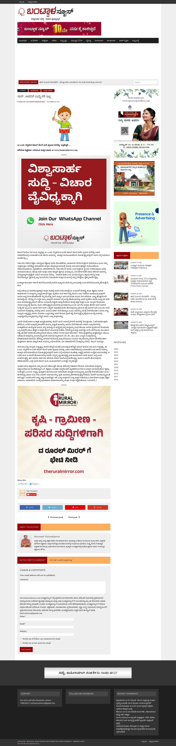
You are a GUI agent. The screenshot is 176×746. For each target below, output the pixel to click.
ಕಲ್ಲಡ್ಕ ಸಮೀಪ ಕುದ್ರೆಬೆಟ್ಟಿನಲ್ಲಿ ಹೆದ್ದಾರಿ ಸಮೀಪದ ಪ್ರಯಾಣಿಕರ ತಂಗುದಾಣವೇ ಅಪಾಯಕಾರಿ (135, 729)
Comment (24, 579)
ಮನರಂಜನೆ (99, 40)
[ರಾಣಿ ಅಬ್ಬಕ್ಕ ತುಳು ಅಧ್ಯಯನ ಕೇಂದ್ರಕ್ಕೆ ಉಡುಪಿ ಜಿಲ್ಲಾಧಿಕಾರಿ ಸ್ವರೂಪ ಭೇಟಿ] (121, 314)
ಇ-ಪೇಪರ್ (34, 40)
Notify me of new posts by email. (37, 643)
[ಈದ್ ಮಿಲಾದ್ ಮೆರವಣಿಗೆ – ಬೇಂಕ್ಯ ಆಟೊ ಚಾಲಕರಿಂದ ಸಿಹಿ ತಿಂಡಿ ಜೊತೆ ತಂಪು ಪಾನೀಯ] (121, 299)
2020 (116, 367)
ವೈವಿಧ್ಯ (88, 40)
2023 (116, 358)
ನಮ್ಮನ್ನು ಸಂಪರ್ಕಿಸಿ (32, 2)
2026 (116, 349)
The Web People (32, 744)
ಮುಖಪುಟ (23, 40)
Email (22, 623)
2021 (116, 364)
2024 (116, 355)
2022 (116, 361)
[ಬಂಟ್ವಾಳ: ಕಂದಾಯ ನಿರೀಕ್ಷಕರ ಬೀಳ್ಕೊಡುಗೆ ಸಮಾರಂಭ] (121, 267)
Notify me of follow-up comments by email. (41, 638)
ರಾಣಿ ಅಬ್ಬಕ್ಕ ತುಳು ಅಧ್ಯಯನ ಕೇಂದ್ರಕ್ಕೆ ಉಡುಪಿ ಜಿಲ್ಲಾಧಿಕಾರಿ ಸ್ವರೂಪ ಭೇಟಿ (144, 313)
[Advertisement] (88, 61)
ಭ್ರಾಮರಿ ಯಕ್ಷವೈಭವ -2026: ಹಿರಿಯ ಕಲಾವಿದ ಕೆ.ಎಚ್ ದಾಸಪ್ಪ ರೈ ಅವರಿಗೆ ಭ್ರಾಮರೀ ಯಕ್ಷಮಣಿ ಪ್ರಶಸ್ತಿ (135, 720)
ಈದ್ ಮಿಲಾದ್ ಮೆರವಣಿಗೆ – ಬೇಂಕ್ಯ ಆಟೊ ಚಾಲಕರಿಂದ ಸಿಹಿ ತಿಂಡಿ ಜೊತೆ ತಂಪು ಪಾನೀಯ (143, 299)
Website (23, 631)
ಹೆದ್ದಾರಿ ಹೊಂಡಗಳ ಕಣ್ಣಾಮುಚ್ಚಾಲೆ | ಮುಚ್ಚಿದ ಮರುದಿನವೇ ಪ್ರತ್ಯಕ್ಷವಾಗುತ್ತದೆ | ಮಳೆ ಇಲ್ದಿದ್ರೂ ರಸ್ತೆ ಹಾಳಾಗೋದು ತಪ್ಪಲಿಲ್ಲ (144, 329)
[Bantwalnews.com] (88, 13)
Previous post (56, 517)
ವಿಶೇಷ (54, 40)
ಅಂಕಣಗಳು (111, 40)
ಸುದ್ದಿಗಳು (45, 40)
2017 (116, 376)
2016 (116, 379)
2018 (116, 373)
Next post (72, 517)
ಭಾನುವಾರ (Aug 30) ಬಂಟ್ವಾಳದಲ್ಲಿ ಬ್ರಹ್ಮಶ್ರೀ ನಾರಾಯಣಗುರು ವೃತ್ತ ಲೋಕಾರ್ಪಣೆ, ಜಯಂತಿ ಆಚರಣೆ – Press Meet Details (143, 282)
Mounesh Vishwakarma (35, 102)
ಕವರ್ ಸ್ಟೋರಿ (123, 40)
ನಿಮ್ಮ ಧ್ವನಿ (63, 40)
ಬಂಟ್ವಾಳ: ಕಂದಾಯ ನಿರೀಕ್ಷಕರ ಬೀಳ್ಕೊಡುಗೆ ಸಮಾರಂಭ (141, 266)
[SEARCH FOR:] (145, 82)
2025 (116, 352)
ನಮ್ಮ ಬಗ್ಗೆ (21, 2)
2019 (116, 370)
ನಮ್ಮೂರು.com (76, 40)
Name (22, 616)
